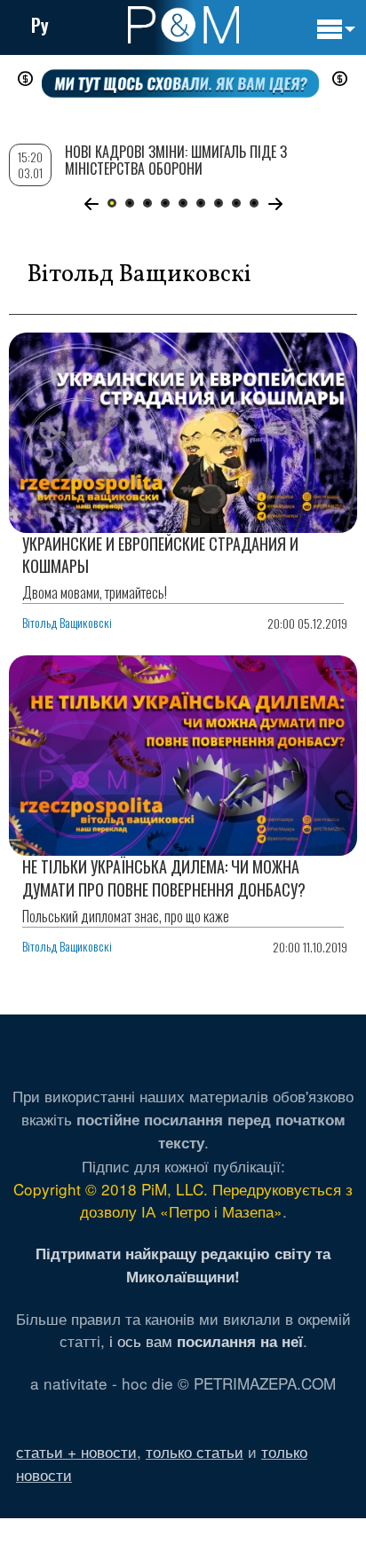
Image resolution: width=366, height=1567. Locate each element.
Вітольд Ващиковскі (67, 622)
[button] (91, 204)
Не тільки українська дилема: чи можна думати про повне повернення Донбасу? (164, 877)
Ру (40, 25)
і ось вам (206, 1340)
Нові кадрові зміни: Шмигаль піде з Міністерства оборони (176, 160)
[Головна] (183, 24)
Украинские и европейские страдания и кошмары (160, 554)
